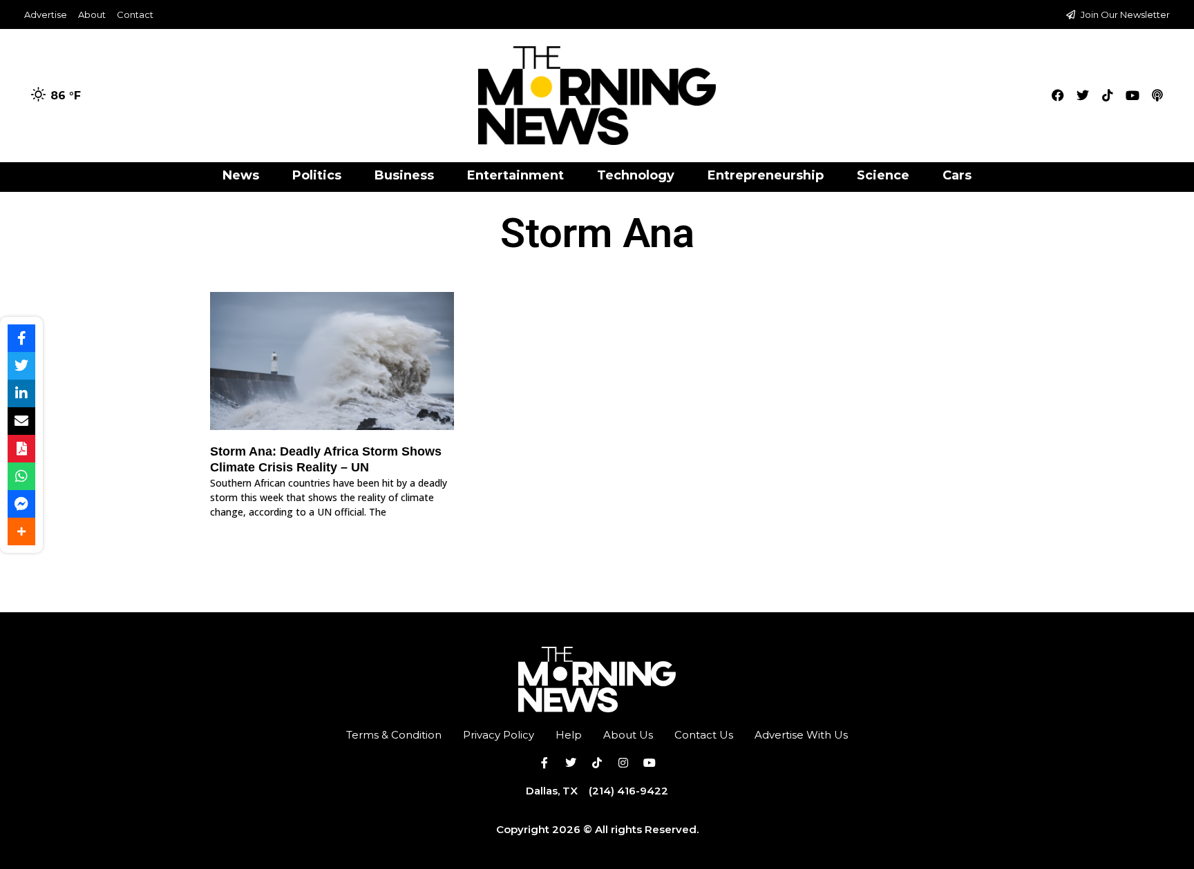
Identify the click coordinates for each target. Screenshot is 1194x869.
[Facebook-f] (544, 762)
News (240, 175)
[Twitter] (1082, 95)
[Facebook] (1057, 95)
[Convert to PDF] (21, 448)
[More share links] (21, 531)
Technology (635, 175)
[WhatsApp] (21, 476)
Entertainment (515, 175)
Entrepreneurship (766, 175)
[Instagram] (623, 762)
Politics (316, 175)
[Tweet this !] (21, 366)
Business (404, 175)
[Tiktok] (1107, 95)
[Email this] (21, 421)
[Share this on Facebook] (21, 338)
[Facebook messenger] (21, 504)
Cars (957, 175)
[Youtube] (1132, 95)
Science (883, 175)
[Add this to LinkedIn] (21, 393)
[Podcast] (1157, 95)
